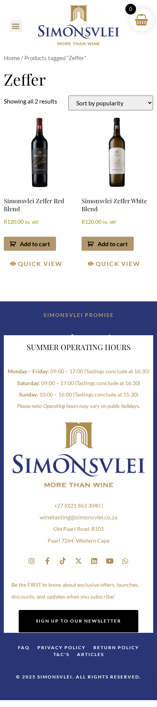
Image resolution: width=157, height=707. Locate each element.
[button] (16, 26)
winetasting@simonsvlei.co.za (78, 517)
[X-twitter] (78, 561)
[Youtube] (110, 561)
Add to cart (35, 243)
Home (12, 57)
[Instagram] (31, 561)
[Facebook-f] (47, 561)
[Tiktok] (63, 561)
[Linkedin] (94, 561)
